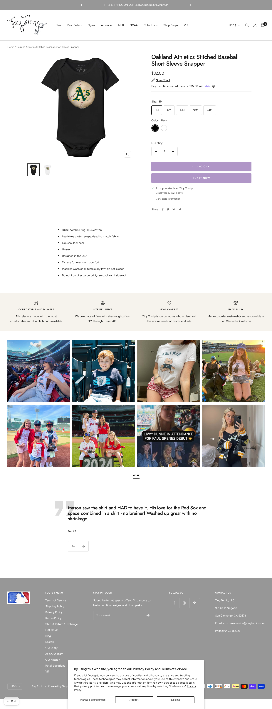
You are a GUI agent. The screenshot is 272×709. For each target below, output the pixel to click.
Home (10, 47)
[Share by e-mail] (180, 209)
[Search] (247, 25)
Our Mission (52, 659)
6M (169, 110)
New (58, 25)
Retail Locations (55, 665)
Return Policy (53, 618)
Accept (134, 699)
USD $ (232, 25)
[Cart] (263, 25)
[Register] (148, 615)
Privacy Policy (54, 612)
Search (49, 642)
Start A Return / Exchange (61, 624)
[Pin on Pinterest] (168, 209)
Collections (150, 25)
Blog (48, 636)
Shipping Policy (54, 606)
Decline (175, 699)
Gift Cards (51, 630)
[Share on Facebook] (163, 209)
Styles (91, 25)
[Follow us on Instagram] (184, 603)
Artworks (106, 25)
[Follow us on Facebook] (174, 603)
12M (182, 110)
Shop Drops (170, 25)
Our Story (51, 648)
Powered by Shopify (59, 686)
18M (195, 110)
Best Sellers (74, 25)
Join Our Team (54, 653)
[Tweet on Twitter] (173, 209)
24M (209, 110)
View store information (168, 198)
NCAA (134, 25)
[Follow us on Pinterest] (194, 603)
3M (157, 110)
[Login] (254, 25)
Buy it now (201, 178)
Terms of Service (55, 600)
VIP (186, 25)
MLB (121, 25)
